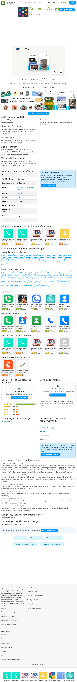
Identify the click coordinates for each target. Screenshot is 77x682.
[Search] (43, 2)
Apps (49, 2)
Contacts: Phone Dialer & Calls (8, 326)
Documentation (5, 643)
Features (67, 260)
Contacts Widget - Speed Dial (8, 239)
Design (35, 255)
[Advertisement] (38, 32)
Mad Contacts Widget (36, 239)
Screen (33, 273)
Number (68, 273)
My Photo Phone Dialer (22, 304)
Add (62, 273)
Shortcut (41, 255)
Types (10, 255)
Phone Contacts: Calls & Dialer (36, 304)
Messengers (67, 255)
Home (27, 273)
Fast (49, 281)
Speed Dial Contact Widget (22, 239)
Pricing (55, 2)
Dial (10, 273)
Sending (12, 260)
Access (37, 281)
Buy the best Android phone (35, 608)
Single (48, 255)
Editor (18, 260)
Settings (60, 255)
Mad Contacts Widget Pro (50, 239)
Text (25, 281)
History (62, 277)
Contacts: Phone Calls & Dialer (50, 326)
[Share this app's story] (54, 71)
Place (31, 285)
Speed (39, 273)
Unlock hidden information (19, 397)
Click (21, 255)
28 (17, 205)
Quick (61, 260)
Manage (36, 277)
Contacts (24, 260)
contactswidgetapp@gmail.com (50, 428)
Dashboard (63, 2)
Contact (55, 260)
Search (4, 285)
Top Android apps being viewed (10, 612)
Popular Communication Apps (52, 544)
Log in (72, 2)
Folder (4, 264)
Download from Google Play (39, 113)
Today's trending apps (54, 538)
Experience (18, 285)
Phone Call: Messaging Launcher (64, 326)
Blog (2, 655)
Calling (25, 285)
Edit (55, 281)
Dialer (44, 273)
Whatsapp (17, 277)
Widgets (43, 260)
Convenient (28, 255)
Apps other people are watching (25, 544)
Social (15, 255)
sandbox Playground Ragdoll (9, 624)
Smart (10, 277)
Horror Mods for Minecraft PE (9, 620)
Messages (69, 277)
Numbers (10, 285)
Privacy (3, 639)
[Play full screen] (60, 71)
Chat (4, 255)
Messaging (5, 281)
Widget (31, 260)
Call (49, 260)
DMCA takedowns (6, 647)
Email (56, 273)
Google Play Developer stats (35, 595)
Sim (30, 277)
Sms (37, 260)
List (54, 255)
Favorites (18, 281)
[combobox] (33, 2)
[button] (58, 436)
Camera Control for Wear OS (8, 370)
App (4, 273)
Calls (21, 273)
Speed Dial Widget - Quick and (50, 304)
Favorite (43, 281)
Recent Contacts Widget (64, 239)
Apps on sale (20, 538)
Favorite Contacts (61, 680)
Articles (3, 651)
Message (24, 277)
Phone (15, 273)
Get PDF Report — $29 (49, 185)
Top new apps (35, 538)
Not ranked (20, 193)
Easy (31, 281)
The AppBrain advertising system (10, 659)
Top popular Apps (32, 604)
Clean (43, 277)
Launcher (55, 277)
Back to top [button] (72, 665)
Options (61, 281)
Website (42, 432)
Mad (67, 281)
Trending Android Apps (33, 600)
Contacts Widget (52, 680)
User (4, 277)
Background (44, 285)
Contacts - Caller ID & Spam (8, 304)
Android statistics (32, 591)
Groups (49, 277)
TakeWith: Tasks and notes (22, 370)
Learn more (66, 182)
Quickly (37, 285)
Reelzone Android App (7, 616)
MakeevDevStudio (21, 357)
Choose (50, 273)
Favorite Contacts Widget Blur (64, 348)
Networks (5, 260)
